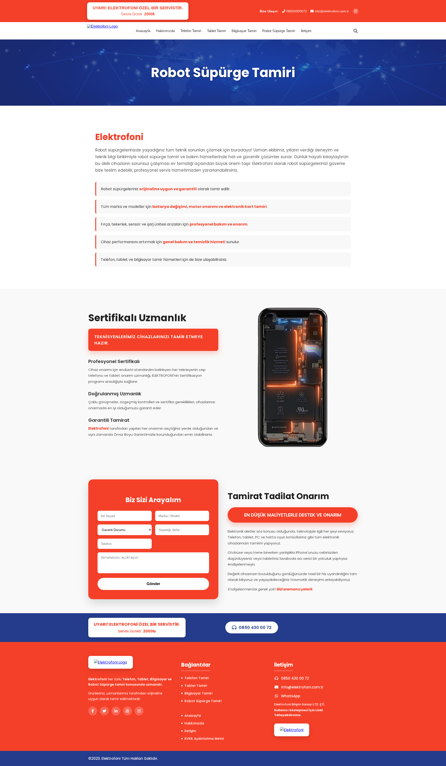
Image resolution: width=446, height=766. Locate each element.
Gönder (153, 584)
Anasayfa (143, 31)
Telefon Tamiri (190, 31)
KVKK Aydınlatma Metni (204, 738)
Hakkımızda (165, 31)
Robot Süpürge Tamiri (278, 31)
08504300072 (296, 11)
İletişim (306, 31)
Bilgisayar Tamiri (244, 31)
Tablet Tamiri (216, 31)
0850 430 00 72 (255, 627)
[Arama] (355, 31)
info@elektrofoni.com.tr (332, 11)
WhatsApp (290, 696)
